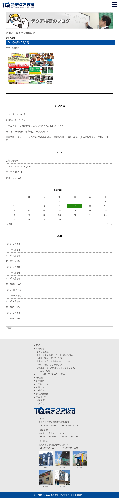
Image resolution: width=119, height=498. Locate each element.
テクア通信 (10, 38)
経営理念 (40, 377)
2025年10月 (12, 295)
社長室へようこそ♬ (15, 120)
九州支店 (41, 403)
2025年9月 (11, 301)
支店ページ (41, 397)
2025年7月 (11, 313)
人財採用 (40, 390)
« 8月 (9, 224)
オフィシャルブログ (15, 166)
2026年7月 (11, 244)
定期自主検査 (43, 352)
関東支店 (41, 400)
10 (75, 206)
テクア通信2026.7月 (16, 114)
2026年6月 (11, 249)
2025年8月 (11, 307)
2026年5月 (11, 255)
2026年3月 (11, 267)
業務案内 (40, 348)
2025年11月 (11, 290)
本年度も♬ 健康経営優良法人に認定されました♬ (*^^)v (34, 126)
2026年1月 (11, 278)
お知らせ (10, 160)
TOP (38, 345)
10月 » (109, 224)
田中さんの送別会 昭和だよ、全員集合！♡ (27, 131)
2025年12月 (12, 284)
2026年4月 (11, 261)
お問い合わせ (42, 394)
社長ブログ (11, 178)
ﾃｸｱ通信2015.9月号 (18, 42)
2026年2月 (11, 272)
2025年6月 (11, 318)
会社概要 (40, 381)
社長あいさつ (42, 384)
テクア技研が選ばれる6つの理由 (50, 374)
